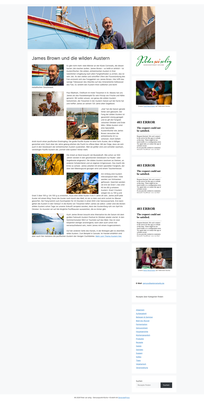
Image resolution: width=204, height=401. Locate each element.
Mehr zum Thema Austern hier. (109, 236)
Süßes (138, 357)
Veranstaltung (142, 368)
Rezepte (139, 342)
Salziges (139, 350)
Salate (138, 346)
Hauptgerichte (142, 332)
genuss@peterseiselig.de (153, 283)
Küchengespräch (143, 335)
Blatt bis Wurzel (142, 321)
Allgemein (140, 310)
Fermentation (141, 324)
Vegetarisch (141, 364)
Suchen (139, 381)
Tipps (138, 360)
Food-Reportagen (149, 106)
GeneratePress (124, 398)
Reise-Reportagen (149, 270)
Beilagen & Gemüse (144, 317)
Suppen (139, 353)
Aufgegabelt (141, 314)
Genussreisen (142, 328)
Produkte (140, 339)
